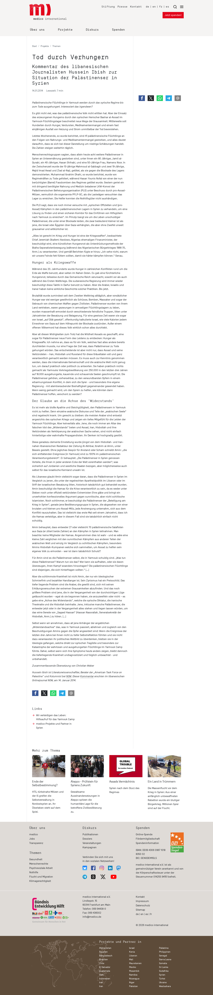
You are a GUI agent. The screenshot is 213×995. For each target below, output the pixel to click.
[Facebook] (93, 868)
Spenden (118, 29)
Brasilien (103, 959)
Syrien (162, 975)
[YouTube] (113, 877)
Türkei (162, 978)
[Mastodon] (118, 868)
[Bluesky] (85, 868)
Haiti (101, 975)
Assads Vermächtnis (122, 781)
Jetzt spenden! (173, 15)
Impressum (142, 901)
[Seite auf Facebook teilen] (35, 693)
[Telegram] (85, 877)
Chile (101, 963)
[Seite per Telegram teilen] (62, 693)
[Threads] (93, 877)
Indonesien (104, 978)
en (154, 6)
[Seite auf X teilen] (44, 693)
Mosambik (134, 971)
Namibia (133, 975)
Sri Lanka (163, 967)
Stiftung (108, 6)
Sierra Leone (165, 959)
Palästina (163, 948)
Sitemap (140, 909)
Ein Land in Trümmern (162, 781)
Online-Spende (144, 834)
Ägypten (103, 952)
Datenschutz (143, 905)
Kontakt (136, 6)
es (167, 6)
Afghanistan (105, 948)
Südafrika (163, 971)
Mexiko (132, 967)
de (147, 6)
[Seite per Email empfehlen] (71, 693)
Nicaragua (134, 978)
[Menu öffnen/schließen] (178, 7)
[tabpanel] (48, 785)
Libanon (133, 955)
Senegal (163, 955)
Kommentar (87, 676)
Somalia (163, 963)
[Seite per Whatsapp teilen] (53, 693)
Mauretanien (135, 963)
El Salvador (104, 967)
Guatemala (104, 971)
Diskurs (92, 29)
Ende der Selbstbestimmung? (45, 783)
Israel (132, 948)
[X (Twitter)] (103, 877)
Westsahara (165, 986)
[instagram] (102, 868)
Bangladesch (105, 955)
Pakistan (133, 986)
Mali (131, 959)
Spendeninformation (147, 843)
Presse (122, 6)
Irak (101, 982)
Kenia (132, 952)
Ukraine (163, 982)
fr (160, 6)
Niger (131, 982)
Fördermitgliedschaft (148, 838)
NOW (68, 676)
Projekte (65, 29)
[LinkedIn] (110, 868)
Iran (101, 986)
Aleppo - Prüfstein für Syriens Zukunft (84, 783)
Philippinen (164, 952)
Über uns (37, 29)
